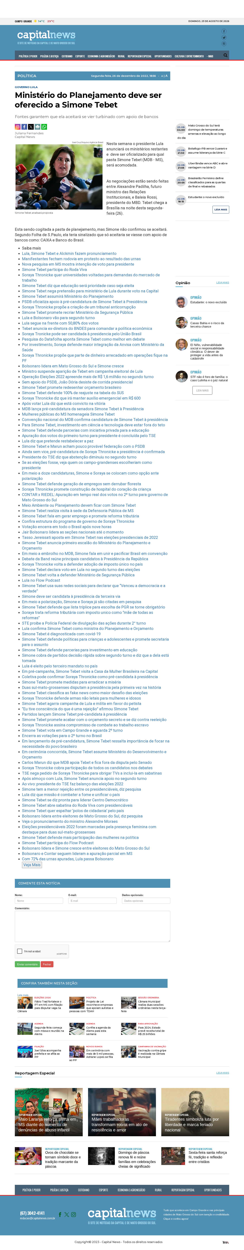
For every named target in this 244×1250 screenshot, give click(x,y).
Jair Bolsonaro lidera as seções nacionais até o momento (73, 532)
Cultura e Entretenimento (189, 56)
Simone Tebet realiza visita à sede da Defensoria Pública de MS (78, 510)
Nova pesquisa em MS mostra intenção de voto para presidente (78, 264)
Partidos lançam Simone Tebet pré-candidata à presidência (74, 714)
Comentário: (22, 908)
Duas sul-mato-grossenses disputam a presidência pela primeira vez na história (91, 687)
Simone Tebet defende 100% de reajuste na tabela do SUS (73, 393)
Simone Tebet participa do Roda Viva (54, 269)
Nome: (19, 895)
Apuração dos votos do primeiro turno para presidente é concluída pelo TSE (89, 435)
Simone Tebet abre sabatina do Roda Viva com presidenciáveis (77, 805)
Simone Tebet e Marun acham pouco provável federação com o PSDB (83, 446)
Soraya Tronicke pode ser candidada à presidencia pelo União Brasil (81, 334)
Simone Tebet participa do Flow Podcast (58, 843)
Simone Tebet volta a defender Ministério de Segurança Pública (78, 575)
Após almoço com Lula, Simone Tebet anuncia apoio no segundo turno (84, 778)
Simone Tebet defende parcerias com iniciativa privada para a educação (85, 430)
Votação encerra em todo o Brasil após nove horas (66, 527)
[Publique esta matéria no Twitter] (31, 127)
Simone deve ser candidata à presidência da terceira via (71, 596)
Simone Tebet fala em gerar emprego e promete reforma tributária (80, 516)
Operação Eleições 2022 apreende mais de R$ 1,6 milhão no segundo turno (88, 377)
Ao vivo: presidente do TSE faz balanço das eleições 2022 (72, 784)
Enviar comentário (27, 964)
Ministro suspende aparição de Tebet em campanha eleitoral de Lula (82, 371)
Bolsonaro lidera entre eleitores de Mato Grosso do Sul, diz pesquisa (82, 816)
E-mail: (72, 895)
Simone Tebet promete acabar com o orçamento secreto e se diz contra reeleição (94, 719)
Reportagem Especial (139, 56)
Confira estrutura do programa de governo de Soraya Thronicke (78, 521)
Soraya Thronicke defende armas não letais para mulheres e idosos (81, 698)
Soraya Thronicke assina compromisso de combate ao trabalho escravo (85, 725)
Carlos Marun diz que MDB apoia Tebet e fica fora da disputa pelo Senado (87, 762)
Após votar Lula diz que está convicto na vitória (63, 403)
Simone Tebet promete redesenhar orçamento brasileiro (71, 387)
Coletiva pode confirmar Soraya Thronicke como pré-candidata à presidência (90, 677)
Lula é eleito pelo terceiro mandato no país (60, 666)
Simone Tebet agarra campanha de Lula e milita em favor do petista (81, 703)
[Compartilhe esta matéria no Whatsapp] (44, 127)
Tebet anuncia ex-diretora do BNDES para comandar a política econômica (87, 328)
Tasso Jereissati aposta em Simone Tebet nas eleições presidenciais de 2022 (90, 537)
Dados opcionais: (133, 895)
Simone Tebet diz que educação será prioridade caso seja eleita (78, 285)
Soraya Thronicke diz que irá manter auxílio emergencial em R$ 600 (81, 398)
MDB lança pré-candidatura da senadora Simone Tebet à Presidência (83, 409)
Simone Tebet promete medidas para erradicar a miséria (71, 682)
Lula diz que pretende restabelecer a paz (57, 441)
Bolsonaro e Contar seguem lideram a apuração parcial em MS (77, 853)
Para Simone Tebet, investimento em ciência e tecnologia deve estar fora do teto (93, 425)
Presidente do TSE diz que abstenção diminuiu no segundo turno (79, 457)
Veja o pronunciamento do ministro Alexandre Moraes (70, 821)
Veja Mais (32, 865)
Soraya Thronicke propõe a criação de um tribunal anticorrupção (79, 307)
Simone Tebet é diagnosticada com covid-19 (61, 634)
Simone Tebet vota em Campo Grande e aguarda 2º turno (72, 730)
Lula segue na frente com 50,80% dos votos (60, 323)
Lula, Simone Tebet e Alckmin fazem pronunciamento (69, 253)
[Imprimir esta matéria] (37, 127)
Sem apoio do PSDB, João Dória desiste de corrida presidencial (77, 382)
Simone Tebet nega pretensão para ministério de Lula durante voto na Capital (90, 291)
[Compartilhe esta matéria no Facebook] (24, 127)
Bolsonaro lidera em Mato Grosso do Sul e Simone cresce (73, 366)
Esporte (79, 56)
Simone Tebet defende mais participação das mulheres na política (80, 837)
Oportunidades (163, 56)
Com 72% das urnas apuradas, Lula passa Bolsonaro (67, 859)
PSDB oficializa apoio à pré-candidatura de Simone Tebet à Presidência (84, 302)
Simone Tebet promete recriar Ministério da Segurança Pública (77, 312)
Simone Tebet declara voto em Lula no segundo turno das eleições (81, 569)
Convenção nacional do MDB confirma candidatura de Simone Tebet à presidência (95, 419)
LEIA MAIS (221, 209)
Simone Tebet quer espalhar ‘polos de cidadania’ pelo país (73, 811)
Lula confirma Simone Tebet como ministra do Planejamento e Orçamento (87, 628)
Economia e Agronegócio (101, 56)
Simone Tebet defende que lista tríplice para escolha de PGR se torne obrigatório (93, 607)
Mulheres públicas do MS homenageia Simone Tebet (68, 414)
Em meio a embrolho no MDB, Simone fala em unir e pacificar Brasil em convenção (95, 553)
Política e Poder (28, 56)
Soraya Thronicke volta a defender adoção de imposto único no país (82, 564)
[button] (225, 54)
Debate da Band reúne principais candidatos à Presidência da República (85, 559)
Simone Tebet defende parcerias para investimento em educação (79, 650)
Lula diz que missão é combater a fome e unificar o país (71, 794)
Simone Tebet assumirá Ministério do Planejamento (67, 296)
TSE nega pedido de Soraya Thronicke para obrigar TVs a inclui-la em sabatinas (92, 773)
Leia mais (23, 995)
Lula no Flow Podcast (41, 580)
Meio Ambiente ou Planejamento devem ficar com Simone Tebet (79, 505)
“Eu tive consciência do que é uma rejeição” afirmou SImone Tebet (80, 709)
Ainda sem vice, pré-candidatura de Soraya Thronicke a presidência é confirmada (93, 452)
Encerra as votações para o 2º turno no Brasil (62, 735)
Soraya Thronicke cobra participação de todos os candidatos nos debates (87, 768)
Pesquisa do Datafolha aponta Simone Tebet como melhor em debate (83, 339)
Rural (121, 56)
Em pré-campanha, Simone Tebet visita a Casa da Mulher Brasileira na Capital (90, 671)
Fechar (47, 964)
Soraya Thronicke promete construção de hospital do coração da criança (86, 489)
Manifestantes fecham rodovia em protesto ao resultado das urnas (81, 259)
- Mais (210, 56)
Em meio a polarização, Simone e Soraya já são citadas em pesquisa (81, 602)
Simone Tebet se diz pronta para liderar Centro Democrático (75, 800)
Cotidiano (67, 56)
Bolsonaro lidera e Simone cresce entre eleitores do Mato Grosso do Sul (86, 848)
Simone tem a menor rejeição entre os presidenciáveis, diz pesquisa (81, 789)
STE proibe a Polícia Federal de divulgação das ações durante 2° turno (84, 623)
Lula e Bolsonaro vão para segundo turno (58, 318)
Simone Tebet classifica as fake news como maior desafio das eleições (85, 693)
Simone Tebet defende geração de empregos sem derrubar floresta (81, 484)
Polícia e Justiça (49, 56)
